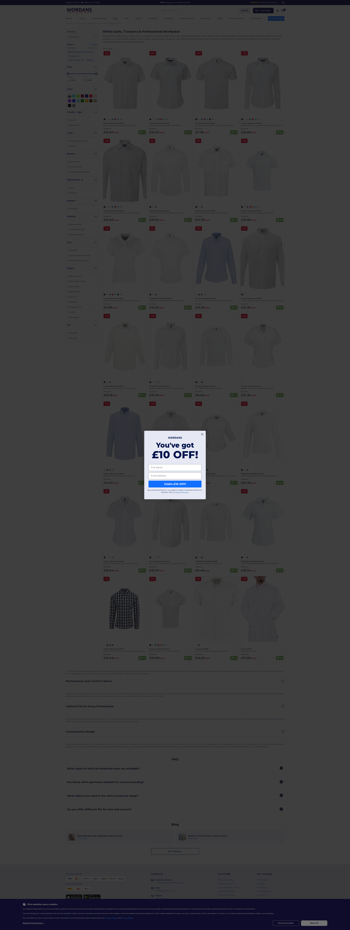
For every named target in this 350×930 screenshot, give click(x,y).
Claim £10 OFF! (175, 484)
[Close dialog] (202, 434)
